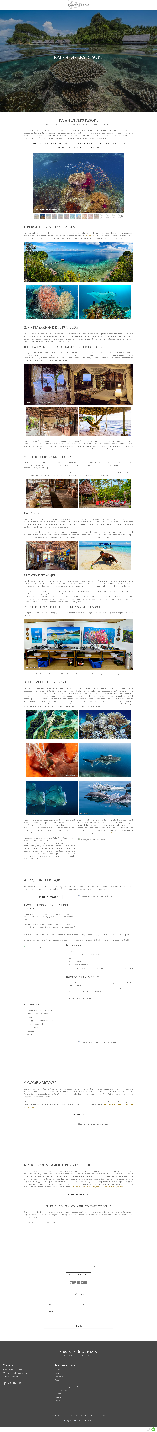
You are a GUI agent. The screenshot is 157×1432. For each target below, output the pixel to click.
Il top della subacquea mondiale (67, 1387)
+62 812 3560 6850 (12, 1377)
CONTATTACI (78, 1115)
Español (58, 1404)
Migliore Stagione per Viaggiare (71, 147)
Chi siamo (59, 1394)
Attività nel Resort (84, 144)
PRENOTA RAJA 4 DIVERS (78, 1275)
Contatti (58, 1397)
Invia (80, 1326)
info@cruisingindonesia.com (16, 1373)
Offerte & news (61, 1390)
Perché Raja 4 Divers (39, 144)
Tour (57, 1383)
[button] (36, 216)
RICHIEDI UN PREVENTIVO (50, 897)
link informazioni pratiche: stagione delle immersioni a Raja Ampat (98, 1187)
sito (94, 1415)
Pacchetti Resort (103, 144)
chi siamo (101, 1415)
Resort (57, 1380)
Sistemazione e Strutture (62, 144)
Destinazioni (59, 1373)
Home (57, 1370)
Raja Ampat (89, 236)
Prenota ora (94, 147)
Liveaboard (59, 1377)
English (58, 1401)
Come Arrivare (119, 144)
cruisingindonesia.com (13, 1370)
